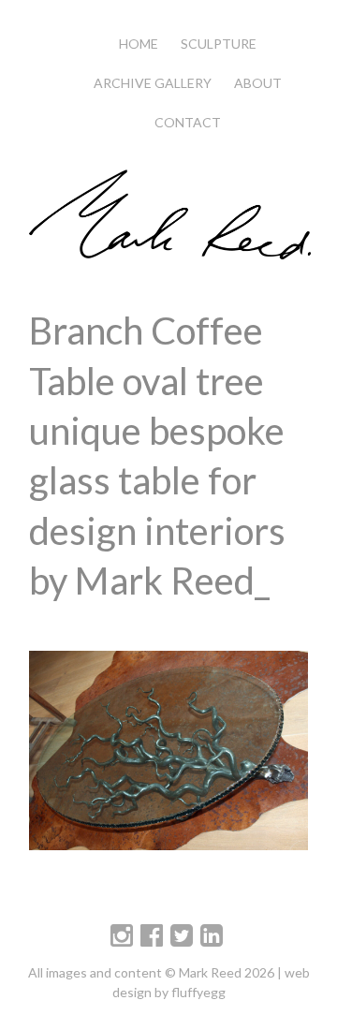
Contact (187, 122)
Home (138, 43)
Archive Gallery (153, 83)
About (258, 83)
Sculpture (218, 43)
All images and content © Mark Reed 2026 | (156, 972)
